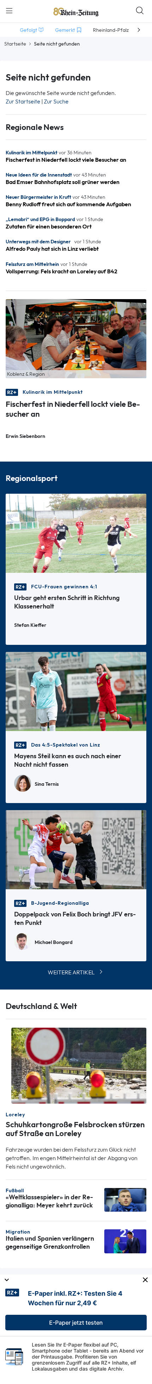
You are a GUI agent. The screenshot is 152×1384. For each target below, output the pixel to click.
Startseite (15, 44)
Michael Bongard (53, 942)
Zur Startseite (23, 101)
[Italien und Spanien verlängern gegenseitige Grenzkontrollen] (125, 1241)
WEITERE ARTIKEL (71, 972)
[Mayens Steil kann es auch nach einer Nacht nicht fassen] (76, 691)
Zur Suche (56, 101)
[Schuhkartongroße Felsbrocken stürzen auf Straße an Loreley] (78, 1065)
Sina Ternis (47, 784)
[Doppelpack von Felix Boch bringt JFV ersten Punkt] (76, 849)
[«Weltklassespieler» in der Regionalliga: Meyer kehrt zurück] (125, 1199)
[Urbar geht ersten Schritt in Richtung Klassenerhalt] (76, 532)
